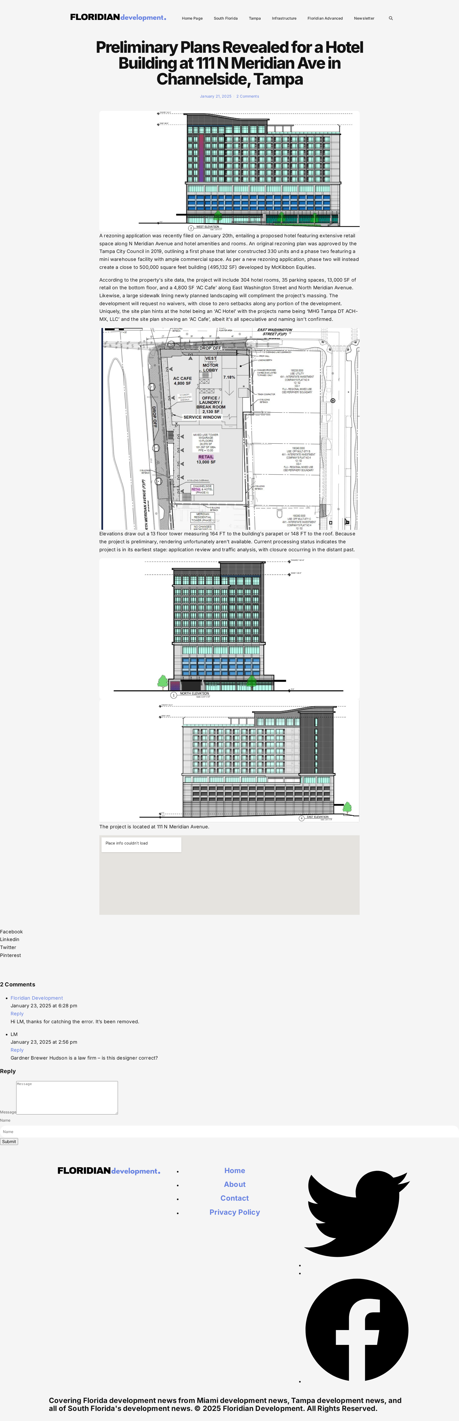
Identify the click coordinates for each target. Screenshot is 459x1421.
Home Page (192, 18)
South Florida (226, 18)
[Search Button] (391, 19)
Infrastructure (284, 18)
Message (8, 1112)
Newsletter (364, 18)
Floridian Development (37, 998)
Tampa (255, 18)
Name (5, 1120)
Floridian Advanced (325, 18)
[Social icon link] (357, 1265)
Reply (17, 1013)
